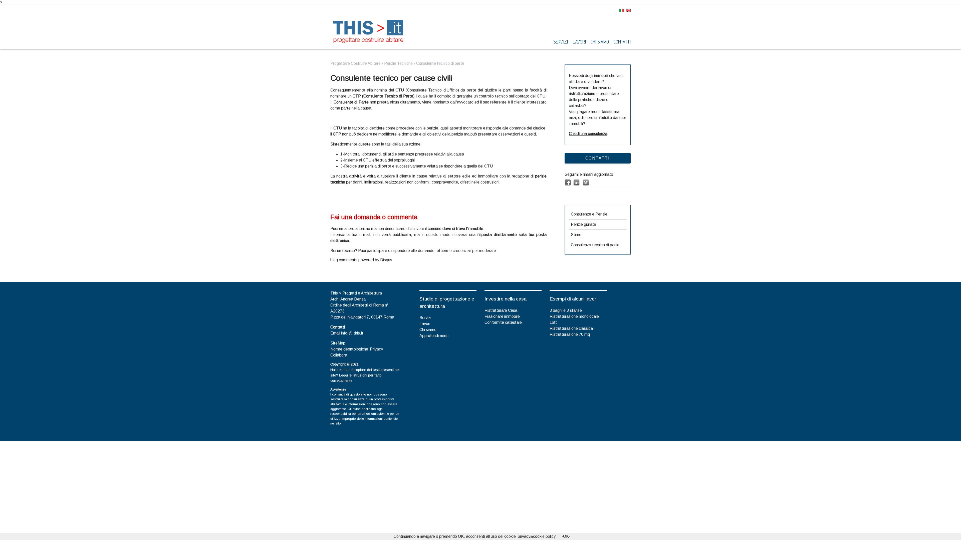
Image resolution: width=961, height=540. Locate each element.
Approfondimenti (433, 336)
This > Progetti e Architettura (356, 293)
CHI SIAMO (600, 41)
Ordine (336, 305)
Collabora (338, 355)
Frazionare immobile (502, 316)
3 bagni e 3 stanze (566, 310)
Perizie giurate (583, 224)
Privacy (376, 349)
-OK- (566, 536)
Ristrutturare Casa (501, 310)
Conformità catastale (503, 322)
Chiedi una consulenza (588, 134)
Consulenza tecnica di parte (595, 245)
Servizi (425, 318)
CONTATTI (597, 158)
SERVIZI (560, 41)
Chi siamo (427, 330)
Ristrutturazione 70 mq (570, 334)
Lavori (424, 324)
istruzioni (360, 375)
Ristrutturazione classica (571, 328)
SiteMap (337, 343)
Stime (576, 234)
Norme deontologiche (349, 349)
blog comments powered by (361, 260)
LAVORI (579, 41)
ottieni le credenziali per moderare (466, 250)
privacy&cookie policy (537, 536)
